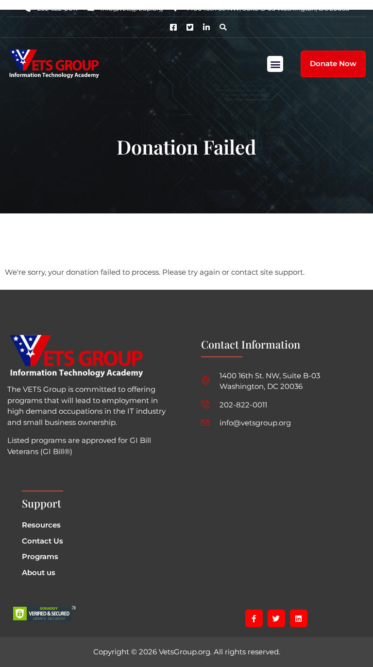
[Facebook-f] (254, 618)
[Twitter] (276, 618)
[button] (223, 27)
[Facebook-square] (173, 27)
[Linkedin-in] (206, 27)
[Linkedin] (298, 618)
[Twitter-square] (190, 27)
